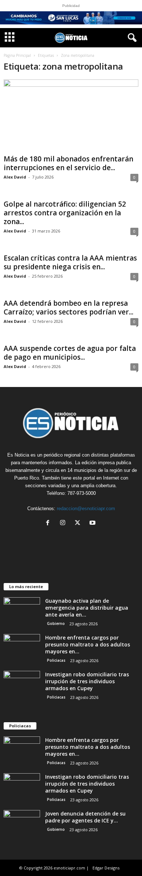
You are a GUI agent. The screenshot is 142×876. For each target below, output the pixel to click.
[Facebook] (49, 523)
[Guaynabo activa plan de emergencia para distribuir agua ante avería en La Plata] (22, 611)
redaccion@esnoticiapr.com (86, 508)
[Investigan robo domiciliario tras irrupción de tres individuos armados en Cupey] (22, 684)
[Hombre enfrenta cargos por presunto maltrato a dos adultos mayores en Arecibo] (22, 647)
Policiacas (56, 660)
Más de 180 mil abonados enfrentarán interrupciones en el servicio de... (68, 163)
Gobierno (56, 623)
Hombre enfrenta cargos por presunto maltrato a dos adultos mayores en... (87, 644)
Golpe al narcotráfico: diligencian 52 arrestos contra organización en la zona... (65, 212)
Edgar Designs (105, 868)
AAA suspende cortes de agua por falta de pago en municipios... (70, 353)
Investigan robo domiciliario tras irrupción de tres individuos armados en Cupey (87, 681)
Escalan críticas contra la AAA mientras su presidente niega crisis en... (70, 262)
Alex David (15, 177)
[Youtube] (93, 523)
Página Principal (17, 55)
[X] (79, 523)
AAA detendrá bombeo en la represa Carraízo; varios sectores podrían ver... (68, 307)
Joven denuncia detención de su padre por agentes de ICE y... (85, 817)
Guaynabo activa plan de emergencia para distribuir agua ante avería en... (86, 607)
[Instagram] (64, 523)
